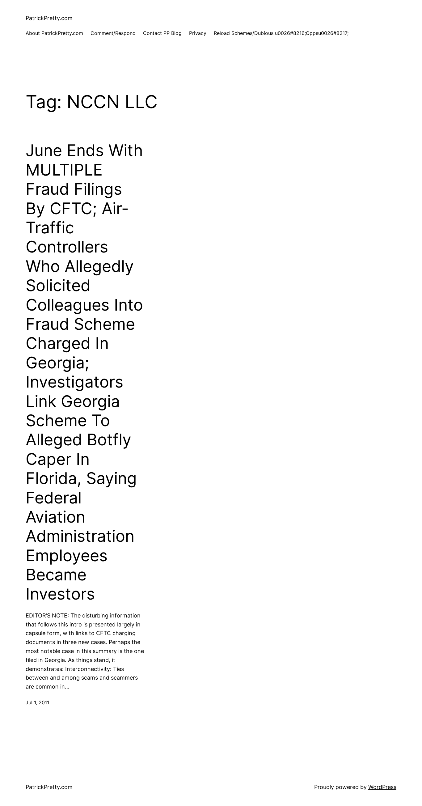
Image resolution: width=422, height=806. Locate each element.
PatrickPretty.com (49, 18)
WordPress (382, 787)
